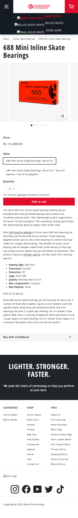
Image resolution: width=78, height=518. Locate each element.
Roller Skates (54, 23)
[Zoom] (62, 116)
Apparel (31, 449)
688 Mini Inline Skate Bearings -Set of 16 (29, 160)
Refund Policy (58, 464)
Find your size (58, 419)
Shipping (21, 194)
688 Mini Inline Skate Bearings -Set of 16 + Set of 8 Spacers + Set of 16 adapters (35, 172)
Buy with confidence (16, 337)
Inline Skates (52, 16)
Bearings (31, 434)
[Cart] (71, 6)
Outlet (30, 454)
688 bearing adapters (21, 232)
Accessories (33, 444)
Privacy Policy (58, 449)
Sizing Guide (53, 30)
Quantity (8, 181)
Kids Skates (33, 439)
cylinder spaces (31, 254)
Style (6, 153)
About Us (55, 414)
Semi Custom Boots (61, 439)
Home (6, 39)
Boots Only (33, 419)
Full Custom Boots (60, 444)
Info (29, 459)
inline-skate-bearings (24, 39)
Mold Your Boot (59, 424)
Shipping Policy (59, 454)
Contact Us (33, 464)
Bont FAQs (56, 429)
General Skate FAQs (61, 434)
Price (6, 137)
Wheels (31, 424)
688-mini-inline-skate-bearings (55, 39)
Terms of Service (59, 459)
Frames (31, 429)
